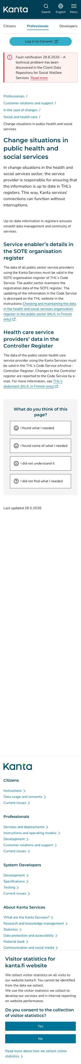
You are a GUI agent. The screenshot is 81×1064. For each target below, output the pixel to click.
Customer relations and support (28, 103)
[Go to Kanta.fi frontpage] (17, 766)
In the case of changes (20, 110)
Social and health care (20, 117)
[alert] (39, 78)
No (40, 1038)
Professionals (14, 96)
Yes (40, 1026)
